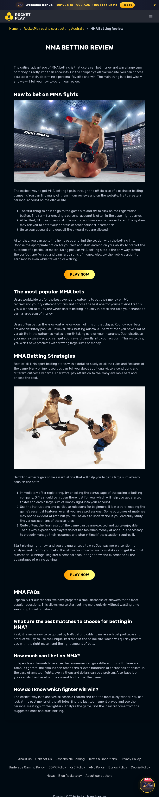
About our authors (99, 776)
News (51, 776)
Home (13, 28)
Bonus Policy (117, 767)
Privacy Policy (130, 759)
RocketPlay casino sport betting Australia (54, 28)
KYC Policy (77, 767)
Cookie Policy (140, 767)
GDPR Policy (57, 767)
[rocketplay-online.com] (18, 16)
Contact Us (43, 759)
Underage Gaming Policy (27, 767)
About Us (25, 759)
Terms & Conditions (102, 759)
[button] (79, 5)
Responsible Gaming (70, 759)
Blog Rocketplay (70, 776)
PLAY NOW (79, 274)
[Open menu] (150, 16)
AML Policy (97, 767)
